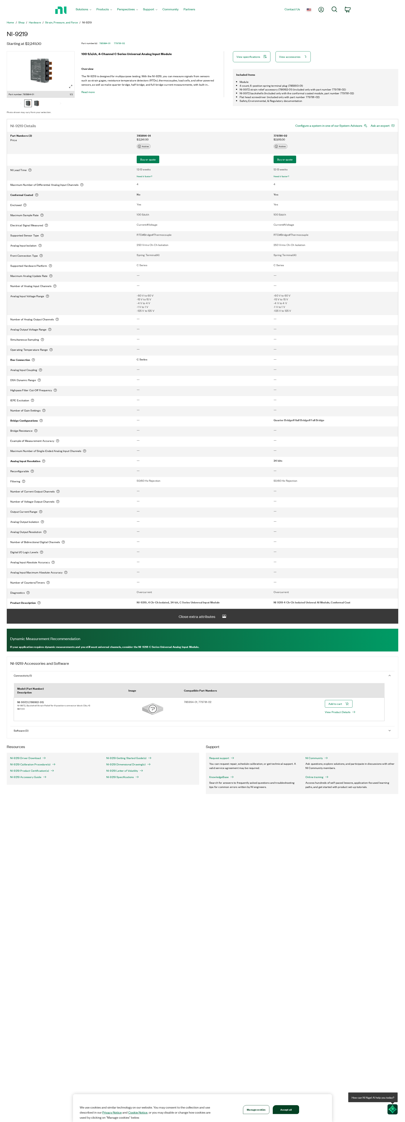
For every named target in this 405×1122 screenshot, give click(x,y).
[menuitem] (83, 10)
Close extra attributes (197, 616)
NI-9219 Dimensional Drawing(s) (126, 764)
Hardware (35, 22)
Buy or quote (148, 159)
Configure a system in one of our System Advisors (328, 125)
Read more (88, 92)
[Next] (60, 104)
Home (10, 22)
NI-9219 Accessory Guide (25, 777)
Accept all (286, 1109)
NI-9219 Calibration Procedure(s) (30, 764)
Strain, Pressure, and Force (61, 22)
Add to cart (335, 704)
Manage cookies (256, 1109)
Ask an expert (380, 125)
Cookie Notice (137, 1112)
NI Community (314, 758)
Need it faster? (144, 176)
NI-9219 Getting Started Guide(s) (126, 758)
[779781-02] (36, 104)
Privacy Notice (112, 1112)
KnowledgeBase (219, 777)
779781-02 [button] (119, 43)
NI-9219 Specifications (120, 777)
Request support (219, 758)
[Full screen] (71, 86)
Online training (314, 777)
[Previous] (21, 104)
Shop (21, 22)
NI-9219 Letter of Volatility (122, 771)
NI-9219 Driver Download (25, 758)
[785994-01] (28, 104)
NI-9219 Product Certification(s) (29, 771)
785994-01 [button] (105, 43)
